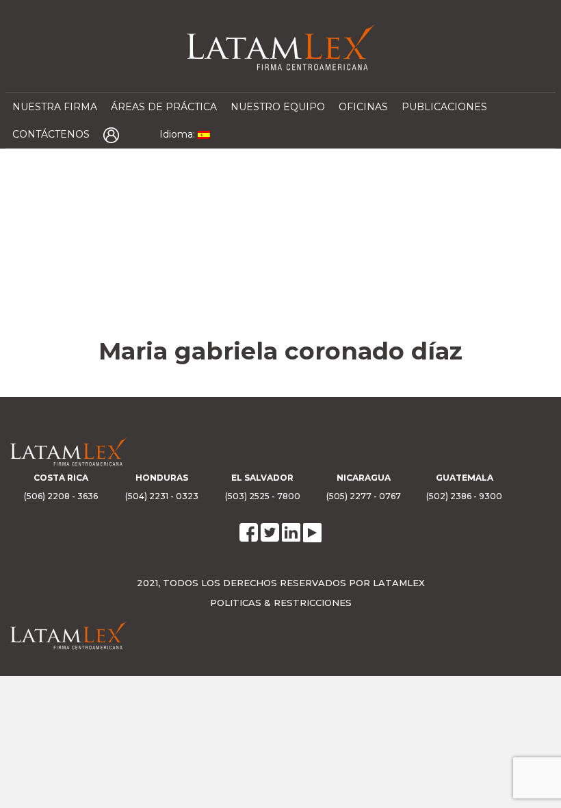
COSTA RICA (61, 477)
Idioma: (178, 134)
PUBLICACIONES (444, 107)
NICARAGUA (364, 477)
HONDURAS (161, 477)
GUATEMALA (464, 477)
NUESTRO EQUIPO (278, 107)
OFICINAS (363, 107)
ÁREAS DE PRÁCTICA (164, 107)
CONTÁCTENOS (51, 134)
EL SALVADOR (262, 477)
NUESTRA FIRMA (54, 107)
